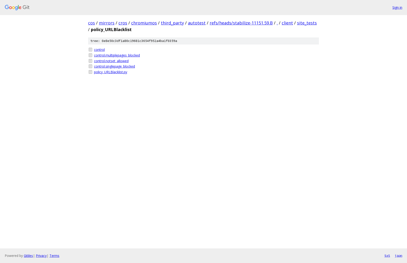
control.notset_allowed (111, 61)
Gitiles (28, 255)
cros (122, 23)
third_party (172, 23)
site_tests (307, 23)
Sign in (397, 7)
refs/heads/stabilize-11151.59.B (241, 23)
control (99, 49)
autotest (197, 23)
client (287, 23)
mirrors (106, 23)
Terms (54, 255)
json (398, 255)
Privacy (41, 255)
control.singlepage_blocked (114, 66)
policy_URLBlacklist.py (110, 72)
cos (91, 23)
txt (387, 255)
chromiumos (144, 23)
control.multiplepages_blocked (117, 55)
